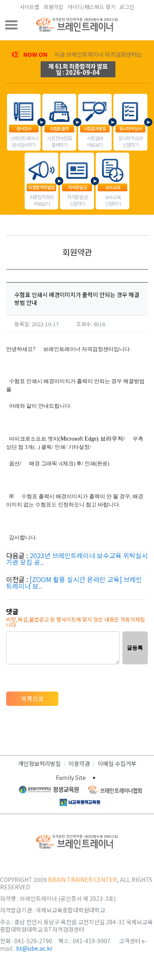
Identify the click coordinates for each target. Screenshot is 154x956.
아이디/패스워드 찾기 (91, 7)
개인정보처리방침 (39, 763)
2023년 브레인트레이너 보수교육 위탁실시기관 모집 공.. (77, 558)
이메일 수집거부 (117, 763)
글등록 (135, 648)
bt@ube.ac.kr (34, 948)
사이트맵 (29, 7)
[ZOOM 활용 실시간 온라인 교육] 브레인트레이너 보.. (74, 582)
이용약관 (79, 763)
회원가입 (53, 7)
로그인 (127, 7)
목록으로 (32, 698)
